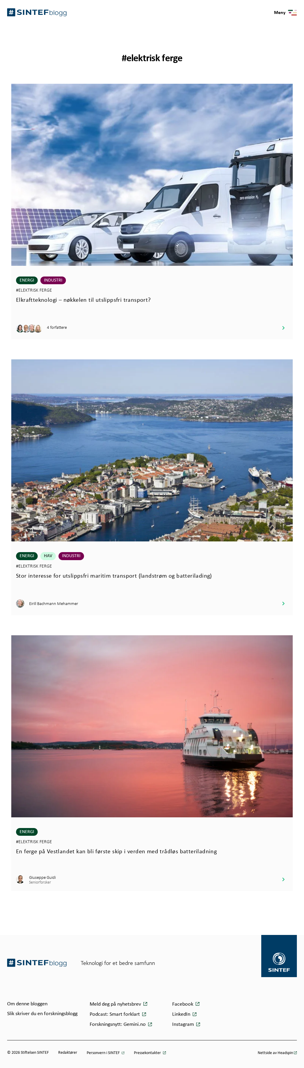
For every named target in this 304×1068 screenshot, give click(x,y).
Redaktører (67, 1052)
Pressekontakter (148, 1053)
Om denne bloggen (27, 1004)
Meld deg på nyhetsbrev (116, 1004)
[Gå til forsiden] (36, 963)
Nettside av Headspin (275, 1053)
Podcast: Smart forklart (115, 1014)
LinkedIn (181, 1014)
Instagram (183, 1024)
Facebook (183, 1004)
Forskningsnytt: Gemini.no (118, 1024)
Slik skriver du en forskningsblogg (42, 1014)
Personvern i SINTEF (104, 1053)
